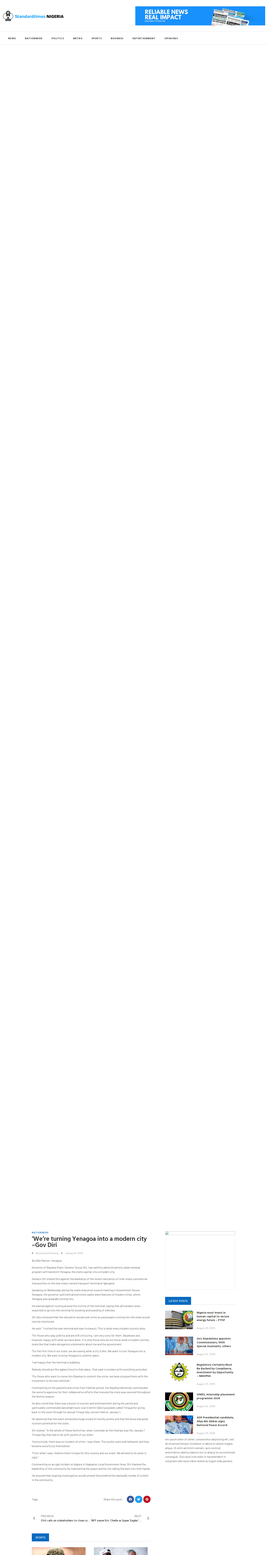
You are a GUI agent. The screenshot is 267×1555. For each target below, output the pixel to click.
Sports (97, 38)
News (12, 38)
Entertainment (144, 38)
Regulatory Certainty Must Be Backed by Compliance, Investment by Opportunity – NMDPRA (215, 1370)
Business (117, 38)
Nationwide (34, 38)
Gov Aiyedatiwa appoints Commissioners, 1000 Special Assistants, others (214, 1342)
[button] (130, 1499)
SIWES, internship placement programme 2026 (216, 1396)
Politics (58, 38)
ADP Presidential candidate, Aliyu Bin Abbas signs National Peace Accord (215, 1421)
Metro (77, 38)
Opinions (171, 38)
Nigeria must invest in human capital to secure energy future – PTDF (213, 1316)
